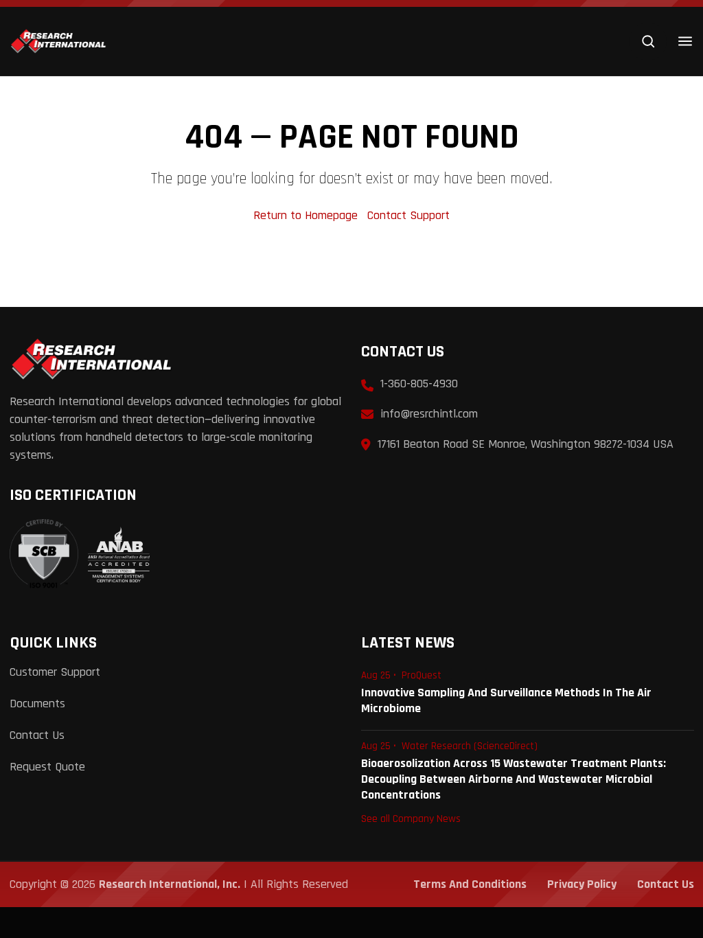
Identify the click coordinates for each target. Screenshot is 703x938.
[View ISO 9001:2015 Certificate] (80, 554)
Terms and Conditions (470, 884)
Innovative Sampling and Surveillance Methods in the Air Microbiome (506, 700)
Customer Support (55, 672)
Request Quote (47, 767)
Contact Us (37, 735)
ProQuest (421, 675)
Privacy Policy (581, 884)
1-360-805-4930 (419, 383)
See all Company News (411, 818)
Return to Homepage (307, 215)
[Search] (648, 41)
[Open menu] (685, 41)
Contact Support (408, 215)
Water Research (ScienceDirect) (470, 746)
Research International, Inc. (169, 884)
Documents (37, 703)
